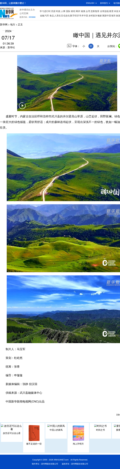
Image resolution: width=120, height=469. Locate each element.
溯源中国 (106, 15)
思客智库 (95, 11)
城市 (113, 15)
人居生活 (58, 15)
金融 (42, 15)
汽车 (47, 15)
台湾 (88, 11)
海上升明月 (78, 444)
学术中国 (83, 15)
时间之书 (100, 430)
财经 (73, 11)
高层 (53, 11)
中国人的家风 (56, 430)
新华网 (4, 24)
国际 (68, 11)
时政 (58, 11)
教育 (111, 11)
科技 (116, 11)
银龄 (100, 15)
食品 (52, 15)
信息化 (66, 15)
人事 (63, 11)
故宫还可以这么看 (11, 433)
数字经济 (74, 15)
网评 (78, 11)
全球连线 (104, 11)
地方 (12, 24)
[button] (22, 107)
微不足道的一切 (34, 444)
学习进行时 (45, 11)
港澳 (83, 11)
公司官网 (24, 13)
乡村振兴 (92, 15)
